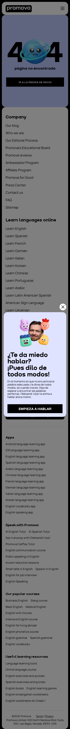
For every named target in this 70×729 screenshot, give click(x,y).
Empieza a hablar (35, 409)
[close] (63, 307)
